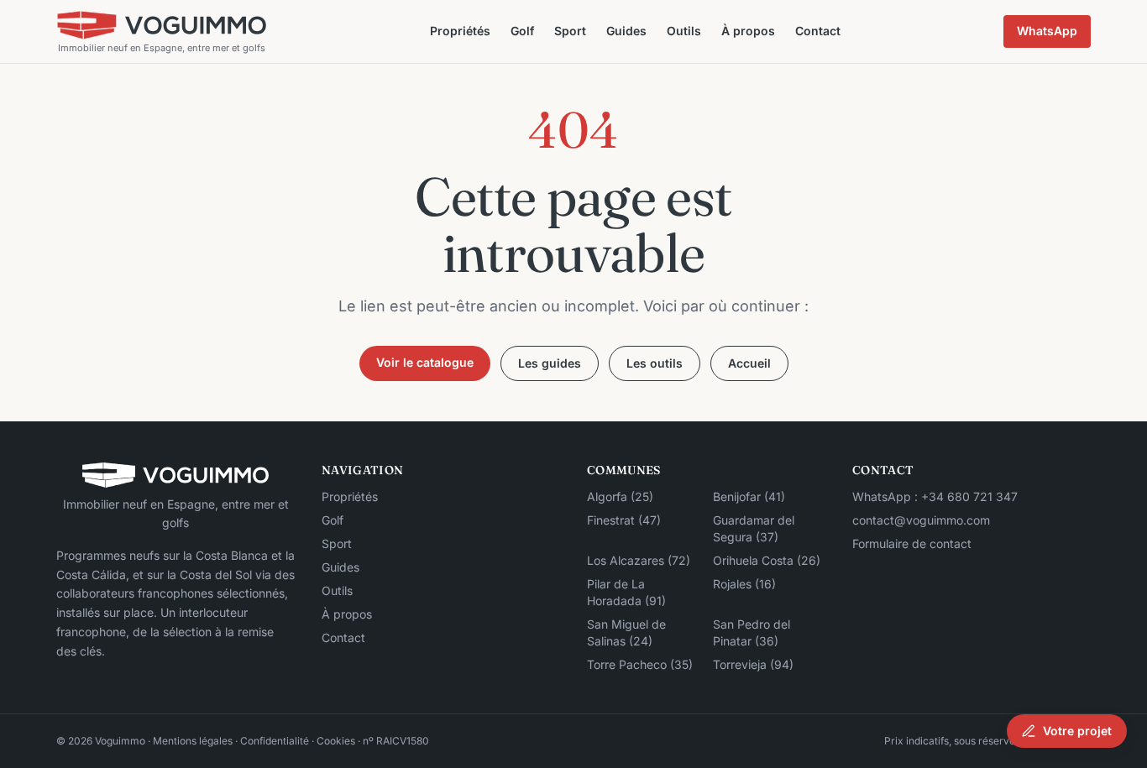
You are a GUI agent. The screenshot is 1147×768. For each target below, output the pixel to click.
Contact (818, 31)
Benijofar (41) (749, 496)
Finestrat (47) (624, 520)
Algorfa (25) (620, 496)
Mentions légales (193, 740)
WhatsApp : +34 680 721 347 (935, 496)
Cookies (336, 740)
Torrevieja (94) (753, 664)
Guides (626, 31)
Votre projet (1077, 731)
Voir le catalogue (425, 362)
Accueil (749, 363)
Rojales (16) (744, 584)
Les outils (654, 363)
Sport (570, 31)
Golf (522, 31)
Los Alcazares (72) (638, 560)
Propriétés (460, 31)
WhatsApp (1047, 31)
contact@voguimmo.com (921, 520)
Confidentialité (274, 740)
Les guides (549, 363)
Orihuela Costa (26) (766, 560)
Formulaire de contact (912, 543)
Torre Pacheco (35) (640, 664)
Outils (684, 31)
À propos (748, 31)
